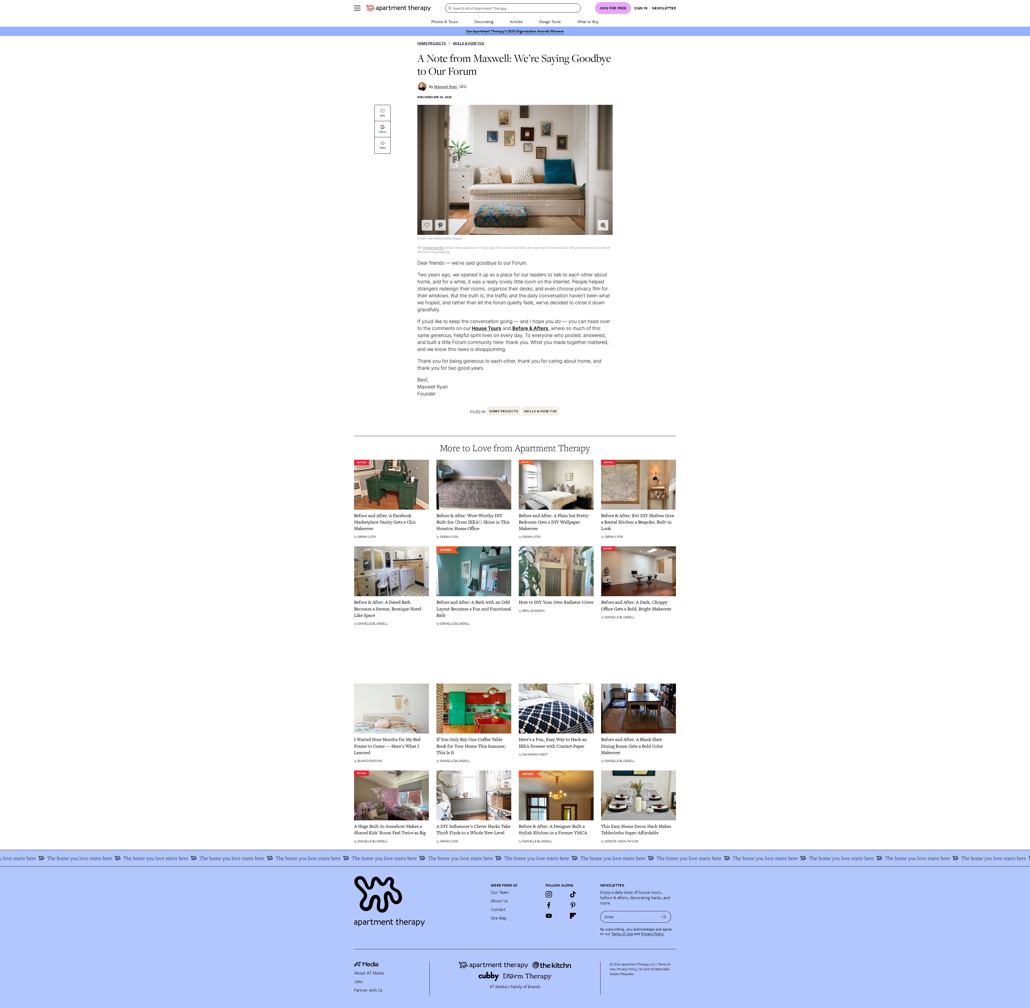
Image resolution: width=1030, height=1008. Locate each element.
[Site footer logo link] (419, 899)
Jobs (358, 981)
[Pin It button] (440, 225)
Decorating (483, 21)
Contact (498, 909)
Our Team (500, 892)
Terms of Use (622, 934)
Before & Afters (530, 328)
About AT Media (369, 973)
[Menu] (357, 8)
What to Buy (588, 21)
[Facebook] (549, 905)
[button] (603, 225)
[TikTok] (573, 894)
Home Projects (431, 43)
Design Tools (550, 21)
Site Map (499, 918)
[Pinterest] (573, 905)
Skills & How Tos (468, 43)
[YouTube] (549, 916)
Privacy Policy (652, 934)
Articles (516, 21)
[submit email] (663, 917)
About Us (499, 901)
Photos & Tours (444, 21)
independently (433, 248)
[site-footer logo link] (366, 965)
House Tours (486, 328)
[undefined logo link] (398, 8)
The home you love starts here (45, 858)
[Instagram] (549, 894)
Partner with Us (368, 990)
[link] (391, 522)
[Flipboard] (573, 916)
